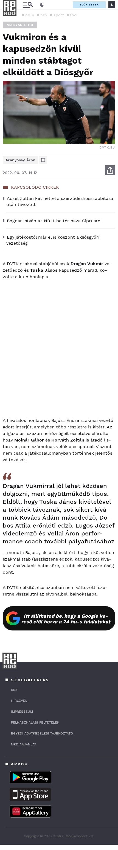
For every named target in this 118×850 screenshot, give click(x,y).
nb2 (44, 15)
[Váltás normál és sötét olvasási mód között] (42, 5)
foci (73, 15)
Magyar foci (20, 25)
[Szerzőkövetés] (43, 160)
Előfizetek (89, 4)
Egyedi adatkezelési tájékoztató (42, 733)
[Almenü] (28, 5)
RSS (14, 690)
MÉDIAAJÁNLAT (23, 744)
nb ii (29, 15)
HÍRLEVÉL (19, 701)
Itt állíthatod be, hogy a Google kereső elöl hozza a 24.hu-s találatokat (65, 618)
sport (59, 15)
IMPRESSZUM (22, 711)
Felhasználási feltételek (35, 722)
